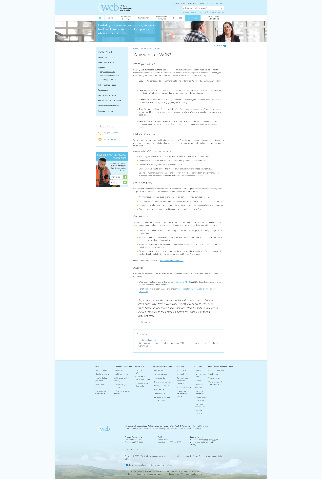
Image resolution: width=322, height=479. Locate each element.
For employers (182, 374)
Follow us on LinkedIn (137, 465)
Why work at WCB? (107, 72)
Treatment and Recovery (122, 366)
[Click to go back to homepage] (100, 18)
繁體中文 (186, 12)
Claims (110, 18)
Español (213, 12)
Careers (210, 3)
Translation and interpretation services (183, 393)
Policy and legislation (107, 85)
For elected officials (184, 387)
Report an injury (101, 370)
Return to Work (143, 18)
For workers (181, 370)
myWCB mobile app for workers (191, 474)
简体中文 (194, 12)
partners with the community (172, 261)
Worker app (116, 177)
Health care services (121, 374)
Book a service (214, 378)
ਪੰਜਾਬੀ (206, 12)
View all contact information (137, 450)
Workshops (213, 374)
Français (220, 12)
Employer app (116, 183)
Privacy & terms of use (202, 456)
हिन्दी (200, 12)
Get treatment (119, 370)
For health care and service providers (182, 380)
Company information (107, 95)
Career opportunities (108, 80)
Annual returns (160, 394)
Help (126, 459)
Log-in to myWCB (179, 3)
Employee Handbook (147, 340)
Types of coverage (160, 374)
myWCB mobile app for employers (186, 471)
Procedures (103, 90)
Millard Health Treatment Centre (213, 18)
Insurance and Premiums (162, 366)
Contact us (220, 3)
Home (135, 48)
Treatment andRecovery (125, 18)
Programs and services (218, 370)
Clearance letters (160, 378)
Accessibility (217, 456)
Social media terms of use (161, 465)
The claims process (102, 374)
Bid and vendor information (109, 101)
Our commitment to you (196, 3)
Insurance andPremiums (161, 18)
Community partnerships (108, 106)
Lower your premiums (162, 386)
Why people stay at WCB (109, 76)
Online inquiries (110, 139)
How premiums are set (162, 382)
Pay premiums (159, 390)
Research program (106, 111)
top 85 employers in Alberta (179, 282)
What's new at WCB (106, 63)
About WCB (192, 18)
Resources (177, 18)
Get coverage (159, 370)
